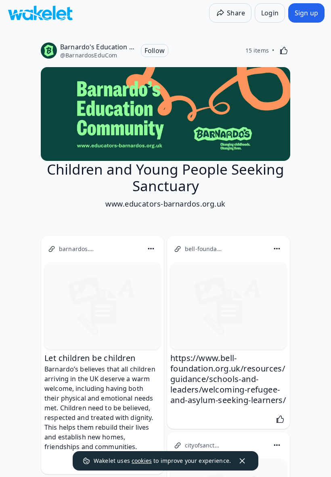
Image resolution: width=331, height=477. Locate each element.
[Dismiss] (242, 460)
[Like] (283, 50)
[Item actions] (151, 248)
